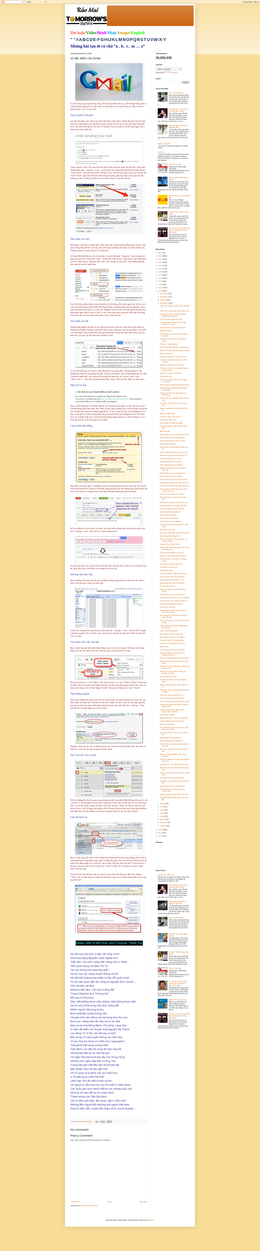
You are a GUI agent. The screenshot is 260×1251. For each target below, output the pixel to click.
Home (109, 1202)
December (164, 294)
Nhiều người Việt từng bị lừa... (171, 738)
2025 (160, 256)
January (163, 826)
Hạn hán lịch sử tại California (170, 521)
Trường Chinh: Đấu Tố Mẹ (169, 544)
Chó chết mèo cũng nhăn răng (171, 319)
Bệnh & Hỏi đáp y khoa (177, 1000)
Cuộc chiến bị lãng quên (169, 631)
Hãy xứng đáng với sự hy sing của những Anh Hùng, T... (172, 654)
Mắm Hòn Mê (165, 431)
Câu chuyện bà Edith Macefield (171, 423)
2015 (160, 288)
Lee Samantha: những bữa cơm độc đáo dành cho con (173, 323)
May (162, 813)
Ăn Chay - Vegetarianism (169, 344)
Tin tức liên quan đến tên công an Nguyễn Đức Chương (172, 711)
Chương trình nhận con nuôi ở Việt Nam (174, 598)
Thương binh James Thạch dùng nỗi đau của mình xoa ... (173, 611)
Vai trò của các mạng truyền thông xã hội (175, 701)
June (162, 810)
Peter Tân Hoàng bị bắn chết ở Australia (174, 658)
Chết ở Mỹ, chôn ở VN (168, 420)
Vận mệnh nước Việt (167, 530)
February (163, 822)
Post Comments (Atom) (88, 1206)
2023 (160, 262)
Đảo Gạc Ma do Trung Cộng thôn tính (173, 479)
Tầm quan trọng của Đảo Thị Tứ (171, 695)
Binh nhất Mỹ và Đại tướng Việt (171, 741)
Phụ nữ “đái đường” (176, 93)
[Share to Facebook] (108, 1121)
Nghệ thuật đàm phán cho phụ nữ (172, 583)
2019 (160, 275)
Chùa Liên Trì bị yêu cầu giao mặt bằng (174, 486)
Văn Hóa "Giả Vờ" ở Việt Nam (171, 373)
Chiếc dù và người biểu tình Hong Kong (174, 311)
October (163, 300)
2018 (160, 278)
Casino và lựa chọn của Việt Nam (172, 577)
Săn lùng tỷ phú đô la (167, 444)
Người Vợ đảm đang (167, 414)
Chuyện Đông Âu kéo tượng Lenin (172, 328)
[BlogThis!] (103, 1121)
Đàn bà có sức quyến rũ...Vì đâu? (172, 494)
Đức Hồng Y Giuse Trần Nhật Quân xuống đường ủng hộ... (173, 315)
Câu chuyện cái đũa (167, 715)
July (161, 807)
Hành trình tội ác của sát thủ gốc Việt (173, 506)
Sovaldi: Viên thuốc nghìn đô (170, 512)
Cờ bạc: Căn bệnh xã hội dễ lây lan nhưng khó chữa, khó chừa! (179, 230)
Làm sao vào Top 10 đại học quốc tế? (173, 601)
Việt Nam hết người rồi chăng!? (171, 604)
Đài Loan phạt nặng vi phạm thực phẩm (174, 533)
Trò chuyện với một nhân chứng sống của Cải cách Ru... (173, 490)
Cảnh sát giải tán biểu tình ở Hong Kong (174, 347)
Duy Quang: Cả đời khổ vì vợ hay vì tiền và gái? (178, 110)
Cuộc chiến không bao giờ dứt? (171, 465)
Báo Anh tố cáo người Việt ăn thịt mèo (174, 502)
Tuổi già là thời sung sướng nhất (172, 778)
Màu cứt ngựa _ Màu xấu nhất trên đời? (178, 126)
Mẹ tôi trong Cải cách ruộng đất (171, 634)
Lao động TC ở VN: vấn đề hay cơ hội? (174, 764)
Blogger (151, 1220)
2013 (160, 830)
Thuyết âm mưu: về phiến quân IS (172, 595)
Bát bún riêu (164, 647)
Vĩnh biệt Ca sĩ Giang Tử (169, 567)
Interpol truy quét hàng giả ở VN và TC (174, 452)
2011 (160, 836)
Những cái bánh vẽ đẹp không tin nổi (173, 455)
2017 (160, 281)
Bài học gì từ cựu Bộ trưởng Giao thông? (175, 385)
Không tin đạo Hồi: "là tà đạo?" (171, 462)
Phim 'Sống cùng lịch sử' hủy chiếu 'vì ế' (174, 483)
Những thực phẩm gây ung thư (171, 476)
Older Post (143, 1202)
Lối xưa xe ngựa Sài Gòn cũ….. (171, 417)
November (164, 297)
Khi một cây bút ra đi (167, 586)
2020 (160, 272)
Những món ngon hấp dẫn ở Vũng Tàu (174, 794)
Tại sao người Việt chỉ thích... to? (172, 580)
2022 (160, 266)
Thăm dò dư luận (175, 164)
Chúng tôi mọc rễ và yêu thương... (172, 640)
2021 (160, 269)
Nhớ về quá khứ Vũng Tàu (169, 536)
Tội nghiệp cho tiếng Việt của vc (171, 564)
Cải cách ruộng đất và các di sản (172, 553)
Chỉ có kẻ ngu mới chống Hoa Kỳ (172, 509)
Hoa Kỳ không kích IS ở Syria (170, 459)
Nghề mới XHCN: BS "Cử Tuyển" (172, 365)
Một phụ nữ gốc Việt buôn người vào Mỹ (174, 350)
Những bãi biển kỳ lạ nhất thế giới (172, 786)
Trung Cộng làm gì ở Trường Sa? (172, 721)
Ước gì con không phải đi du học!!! (172, 643)
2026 (160, 253)
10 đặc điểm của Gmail (168, 677)
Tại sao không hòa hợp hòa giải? (172, 698)
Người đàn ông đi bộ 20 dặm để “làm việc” (177, 902)
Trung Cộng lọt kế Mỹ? (168, 515)
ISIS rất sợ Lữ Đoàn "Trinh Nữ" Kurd (173, 357)
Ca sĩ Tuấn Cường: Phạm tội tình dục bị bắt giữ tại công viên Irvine (178, 983)
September (164, 303)
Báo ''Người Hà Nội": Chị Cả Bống (172, 637)
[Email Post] (96, 1121)
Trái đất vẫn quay (166, 570)
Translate (173, 73)
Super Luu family (164, 144)
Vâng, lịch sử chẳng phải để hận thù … (174, 556)
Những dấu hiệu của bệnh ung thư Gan (174, 435)
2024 (160, 259)
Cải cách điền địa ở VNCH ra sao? (172, 441)
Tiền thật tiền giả (166, 376)
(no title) (161, 152)
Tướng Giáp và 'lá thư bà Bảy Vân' (172, 438)
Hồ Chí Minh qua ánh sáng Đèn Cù (173, 473)
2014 (160, 291)
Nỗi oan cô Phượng (167, 724)
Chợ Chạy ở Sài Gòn (167, 607)
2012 (160, 833)
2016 (160, 285)
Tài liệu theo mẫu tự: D (166, 875)
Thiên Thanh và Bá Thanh (169, 518)
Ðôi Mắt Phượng (166, 331)
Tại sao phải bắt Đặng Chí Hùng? (172, 650)
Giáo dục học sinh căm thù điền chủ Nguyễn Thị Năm (173, 672)
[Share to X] (106, 1121)
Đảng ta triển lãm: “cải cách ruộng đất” (174, 718)
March (162, 819)
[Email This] (100, 1121)
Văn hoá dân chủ (166, 354)
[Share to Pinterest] (111, 1121)
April (162, 816)
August (163, 804)
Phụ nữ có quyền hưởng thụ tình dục (173, 574)
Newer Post (75, 1202)
